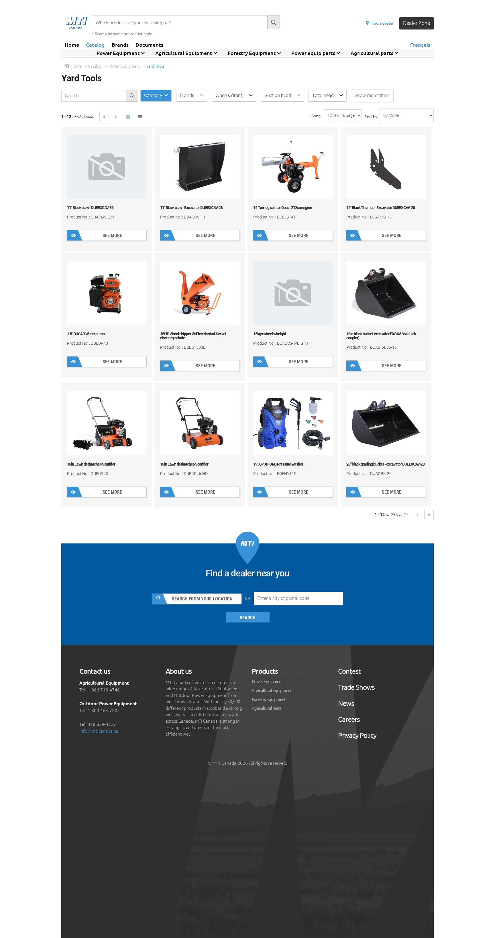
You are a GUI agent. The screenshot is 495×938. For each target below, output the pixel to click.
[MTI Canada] (79, 23)
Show (316, 116)
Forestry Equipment (269, 699)
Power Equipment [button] (119, 53)
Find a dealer (382, 22)
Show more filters (372, 95)
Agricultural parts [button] (372, 53)
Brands (120, 44)
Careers (349, 719)
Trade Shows (356, 687)
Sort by (371, 117)
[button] (191, 96)
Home (72, 44)
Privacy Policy (357, 735)
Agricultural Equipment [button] (184, 53)
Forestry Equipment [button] (252, 53)
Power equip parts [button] (313, 53)
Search (248, 617)
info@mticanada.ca (98, 731)
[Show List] (140, 117)
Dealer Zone (416, 23)
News (346, 703)
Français (420, 44)
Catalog (95, 44)
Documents (149, 44)
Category (153, 95)
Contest (349, 671)
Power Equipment (124, 66)
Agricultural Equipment (272, 690)
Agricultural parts (266, 708)
